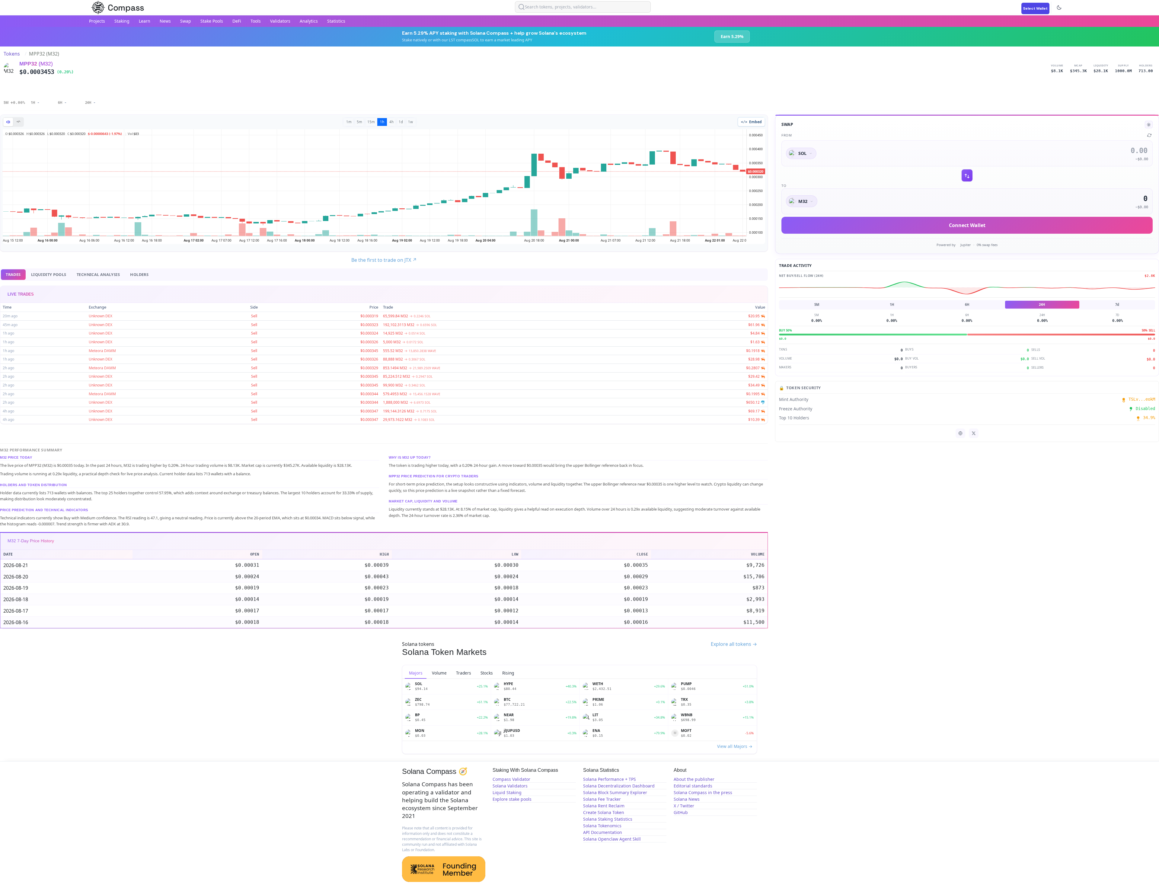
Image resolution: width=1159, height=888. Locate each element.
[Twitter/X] (974, 433)
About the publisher (694, 779)
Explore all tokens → (734, 644)
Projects (97, 21)
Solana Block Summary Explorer (615, 792)
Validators (280, 21)
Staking (121, 21)
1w (410, 122)
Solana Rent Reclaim (603, 806)
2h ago (8, 367)
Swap (185, 21)
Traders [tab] (463, 673)
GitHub (681, 812)
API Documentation (602, 832)
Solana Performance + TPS (609, 779)
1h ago (8, 333)
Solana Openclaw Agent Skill (612, 839)
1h (382, 122)
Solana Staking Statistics (607, 819)
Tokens (12, 53)
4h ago (8, 411)
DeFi (236, 21)
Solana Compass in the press (703, 792)
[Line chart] (18, 122)
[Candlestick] (8, 122)
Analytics (309, 21)
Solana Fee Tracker (602, 799)
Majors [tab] (416, 673)
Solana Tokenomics (602, 826)
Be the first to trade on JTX (384, 260)
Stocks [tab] (487, 673)
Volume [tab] (439, 673)
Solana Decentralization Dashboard (619, 786)
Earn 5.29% (732, 36)
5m (359, 122)
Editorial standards (693, 786)
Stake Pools (211, 21)
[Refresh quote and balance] (1149, 135)
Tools (256, 21)
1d (401, 122)
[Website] (960, 433)
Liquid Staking (507, 792)
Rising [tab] (508, 673)
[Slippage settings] (1149, 125)
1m (349, 122)
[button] (384, 450)
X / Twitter (684, 806)
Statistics (336, 21)
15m (371, 122)
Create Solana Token (603, 812)
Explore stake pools (512, 799)
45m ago (10, 324)
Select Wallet (1035, 8)
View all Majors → (734, 746)
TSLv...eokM (1138, 399)
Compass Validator (511, 779)
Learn (144, 21)
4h (391, 122)
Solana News (687, 799)
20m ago (10, 316)
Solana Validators (510, 786)
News (165, 21)
